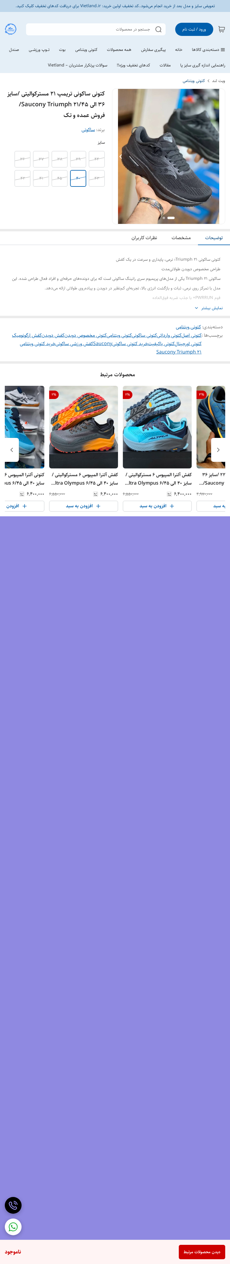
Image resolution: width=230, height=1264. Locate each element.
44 (96, 159)
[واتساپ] (13, 1227)
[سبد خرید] (221, 29)
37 (41, 159)
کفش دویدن (53, 335)
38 (59, 159)
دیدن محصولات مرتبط (202, 1252)
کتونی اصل (191, 335)
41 (41, 178)
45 (59, 178)
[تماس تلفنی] (13, 1205)
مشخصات (181, 238)
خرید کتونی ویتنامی (37, 344)
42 (22, 178)
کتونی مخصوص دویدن (85, 335)
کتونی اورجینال (188, 344)
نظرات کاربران (144, 238)
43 (96, 178)
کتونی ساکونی (144, 335)
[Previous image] (120, 156)
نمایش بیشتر (212, 308)
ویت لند (218, 81)
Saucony (102, 344)
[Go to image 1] (171, 218)
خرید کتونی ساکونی (130, 344)
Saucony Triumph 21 (179, 352)
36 (22, 159)
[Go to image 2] (164, 218)
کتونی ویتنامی (194, 81)
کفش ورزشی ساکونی (74, 344)
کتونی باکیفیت (161, 344)
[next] (11, 450)
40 (78, 178)
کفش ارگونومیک (27, 335)
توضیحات (214, 238)
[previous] (218, 450)
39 (78, 159)
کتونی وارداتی (169, 335)
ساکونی (88, 129)
